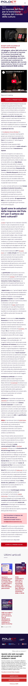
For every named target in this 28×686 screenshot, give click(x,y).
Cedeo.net (19, 470)
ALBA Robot (22, 420)
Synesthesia (14, 383)
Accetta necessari (14, 680)
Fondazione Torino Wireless (10, 132)
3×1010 (3, 222)
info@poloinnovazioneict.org (13, 521)
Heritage (12, 276)
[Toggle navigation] (25, 3)
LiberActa (3, 400)
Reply (14, 305)
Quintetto (21, 328)
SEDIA (3, 420)
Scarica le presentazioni (14, 100)
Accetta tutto (14, 676)
